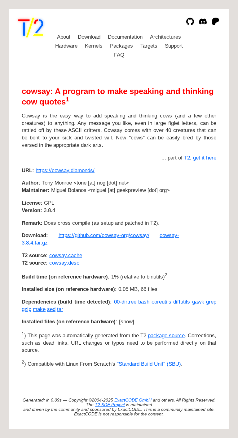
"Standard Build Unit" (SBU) (149, 364)
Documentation (125, 37)
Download (89, 37)
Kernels (94, 46)
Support (174, 46)
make (39, 309)
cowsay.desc (64, 263)
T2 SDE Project (110, 404)
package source (166, 335)
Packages (121, 46)
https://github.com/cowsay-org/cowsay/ (104, 235)
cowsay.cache (65, 255)
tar (60, 309)
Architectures (165, 37)
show (127, 322)
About (63, 37)
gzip (26, 309)
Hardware (66, 46)
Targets (148, 46)
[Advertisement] (197, 207)
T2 (187, 158)
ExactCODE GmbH (133, 400)
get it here (204, 158)
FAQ (119, 55)
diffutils (181, 302)
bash (143, 302)
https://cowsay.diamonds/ (65, 170)
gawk (198, 302)
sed (51, 309)
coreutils (161, 302)
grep (211, 302)
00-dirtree (125, 302)
